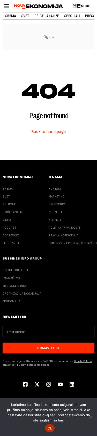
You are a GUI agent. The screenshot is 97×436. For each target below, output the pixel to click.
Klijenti (55, 220)
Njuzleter (56, 212)
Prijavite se (48, 348)
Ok (50, 428)
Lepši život (11, 243)
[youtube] (60, 385)
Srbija (10, 15)
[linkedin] (71, 385)
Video (7, 220)
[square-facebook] (25, 385)
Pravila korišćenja (63, 235)
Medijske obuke (14, 286)
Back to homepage (48, 131)
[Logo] (38, 6)
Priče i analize (46, 15)
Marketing (57, 196)
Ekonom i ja (11, 301)
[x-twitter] (37, 385)
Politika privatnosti (64, 227)
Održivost (11, 235)
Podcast (9, 227)
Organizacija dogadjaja (22, 293)
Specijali (72, 15)
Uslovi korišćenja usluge (34, 364)
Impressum (57, 204)
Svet (25, 15)
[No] (90, 417)
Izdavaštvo (11, 278)
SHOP (86, 6)
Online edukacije (16, 270)
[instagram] (48, 385)
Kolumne (9, 204)
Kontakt (55, 188)
